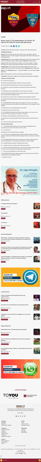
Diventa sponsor (5, 440)
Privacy (0, 457)
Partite (3, 37)
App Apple (23, 431)
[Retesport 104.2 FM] (20, 406)
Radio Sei (3, 424)
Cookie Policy (23, 445)
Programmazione (5, 429)
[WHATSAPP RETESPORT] (20, 369)
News (22, 422)
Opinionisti (3, 432)
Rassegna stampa (25, 425)
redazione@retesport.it (20, 451)
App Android (24, 432)
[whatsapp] (19, 46)
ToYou (2, 443)
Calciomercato (24, 424)
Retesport (3, 422)
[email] (11, 46)
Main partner (4, 442)
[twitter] (16, 46)
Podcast (23, 429)
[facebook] (14, 46)
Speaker (3, 431)
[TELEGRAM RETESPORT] (20, 277)
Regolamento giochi (6, 436)
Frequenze (3, 435)
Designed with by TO (36, 2)
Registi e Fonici (4, 433)
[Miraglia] (20, 180)
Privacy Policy (17, 445)
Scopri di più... (20, 412)
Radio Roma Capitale (6, 425)
